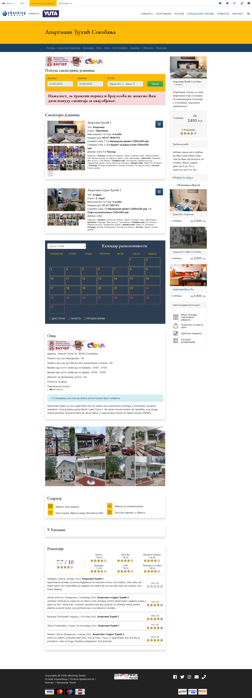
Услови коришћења (56, 679)
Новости (223, 13)
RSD (22, 3)
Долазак (52, 78)
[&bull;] (51, 149)
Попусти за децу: (57, 381)
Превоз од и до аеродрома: (63, 358)
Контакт (237, 13)
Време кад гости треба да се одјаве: (68, 372)
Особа (111, 78)
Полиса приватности (82, 679)
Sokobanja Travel (66, 682)
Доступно (58, 319)
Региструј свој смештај (43, 3)
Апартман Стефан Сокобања (187, 251)
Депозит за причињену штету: (64, 376)
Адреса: (51, 353)
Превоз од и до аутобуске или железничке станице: (77, 362)
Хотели (179, 13)
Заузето (76, 319)
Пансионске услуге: (58, 388)
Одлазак (82, 78)
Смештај (147, 13)
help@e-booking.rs (184, 177)
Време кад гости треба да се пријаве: (69, 367)
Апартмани (163, 13)
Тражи (155, 83)
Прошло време (96, 319)
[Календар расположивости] (159, 124)
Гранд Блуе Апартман (183, 214)
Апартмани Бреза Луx (183, 289)
